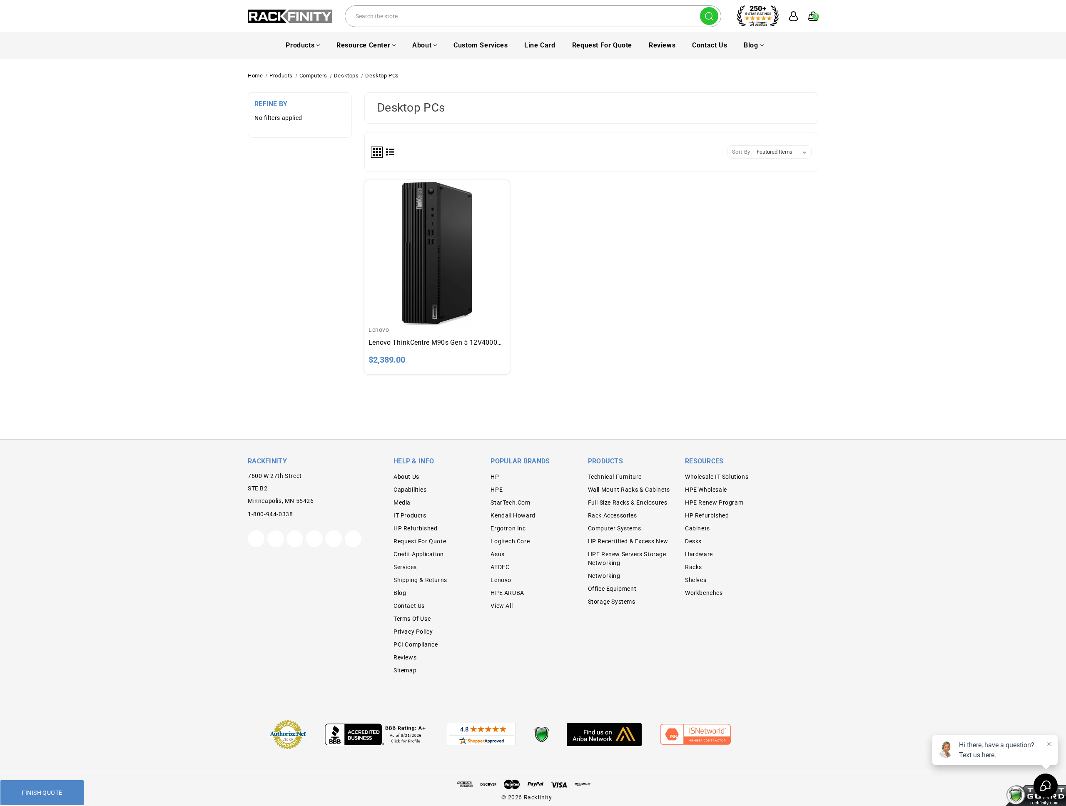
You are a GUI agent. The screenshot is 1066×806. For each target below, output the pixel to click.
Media (402, 502)
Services (405, 567)
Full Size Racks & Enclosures (627, 502)
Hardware (699, 554)
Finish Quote (42, 792)
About (421, 45)
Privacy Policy (413, 631)
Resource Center (363, 45)
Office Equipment (612, 588)
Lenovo (501, 580)
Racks (693, 567)
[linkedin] (353, 538)
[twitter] (256, 538)
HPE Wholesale (706, 489)
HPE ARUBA (507, 593)
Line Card (539, 45)
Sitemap (405, 670)
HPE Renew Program (714, 502)
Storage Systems (611, 601)
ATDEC (500, 567)
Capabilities (410, 489)
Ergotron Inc (508, 528)
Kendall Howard (513, 515)
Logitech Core (510, 541)
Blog (751, 45)
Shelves (695, 580)
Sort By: (742, 152)
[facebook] (275, 538)
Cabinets (697, 528)
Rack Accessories (612, 515)
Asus (497, 554)
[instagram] (314, 538)
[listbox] (783, 152)
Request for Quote (602, 45)
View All (502, 605)
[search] (709, 16)
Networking (604, 575)
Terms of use (412, 618)
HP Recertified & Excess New (628, 541)
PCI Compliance (416, 644)
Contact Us (709, 45)
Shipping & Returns (420, 580)
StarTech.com (510, 502)
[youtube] (333, 538)
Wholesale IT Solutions (716, 476)
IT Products (410, 515)
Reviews (662, 45)
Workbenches (704, 593)
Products (300, 45)
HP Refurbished (415, 528)
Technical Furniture (615, 476)
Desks (693, 541)
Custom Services (480, 45)
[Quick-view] (437, 239)
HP (495, 476)
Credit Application (419, 554)
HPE (497, 489)
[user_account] (789, 16)
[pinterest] (294, 538)
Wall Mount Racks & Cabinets (629, 489)
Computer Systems (614, 528)
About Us (406, 476)
